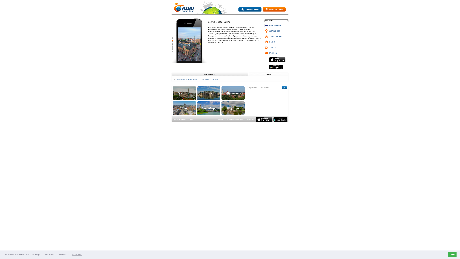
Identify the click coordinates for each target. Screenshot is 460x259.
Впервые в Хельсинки (210, 79)
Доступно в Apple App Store (264, 119)
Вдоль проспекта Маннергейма (186, 79)
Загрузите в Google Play (276, 67)
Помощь (220, 119)
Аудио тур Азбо (184, 7)
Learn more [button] (77, 255)
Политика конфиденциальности (234, 119)
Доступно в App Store (277, 59)
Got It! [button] (452, 255)
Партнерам (250, 119)
